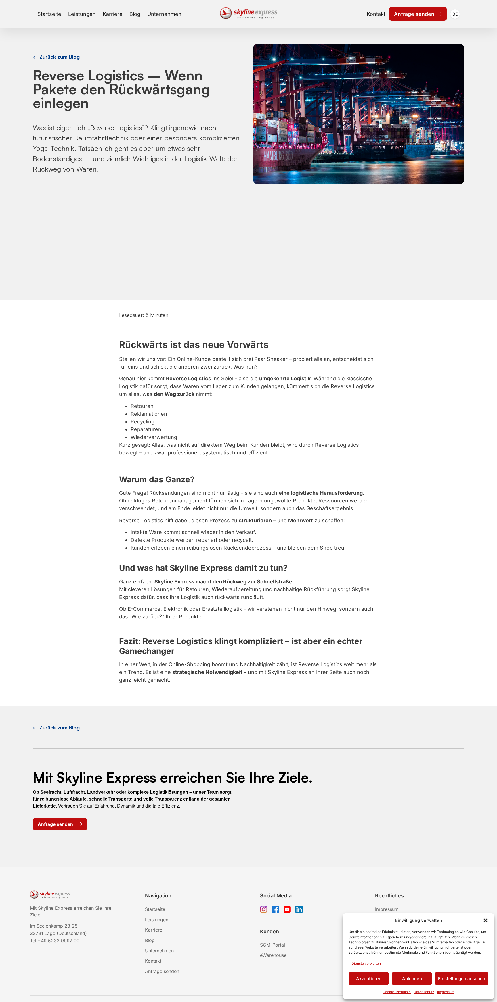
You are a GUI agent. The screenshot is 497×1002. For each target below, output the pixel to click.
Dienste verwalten (366, 963)
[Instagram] (263, 910)
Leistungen (82, 14)
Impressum (445, 992)
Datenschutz (424, 992)
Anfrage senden (414, 14)
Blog (134, 14)
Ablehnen (412, 978)
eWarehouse (273, 955)
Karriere (113, 14)
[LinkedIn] (299, 910)
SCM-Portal (272, 945)
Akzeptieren (368, 978)
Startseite (49, 14)
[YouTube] (287, 910)
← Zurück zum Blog (56, 56)
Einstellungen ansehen (461, 978)
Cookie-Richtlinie (397, 992)
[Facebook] (275, 910)
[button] (485, 920)
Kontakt (376, 14)
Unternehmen (164, 14)
